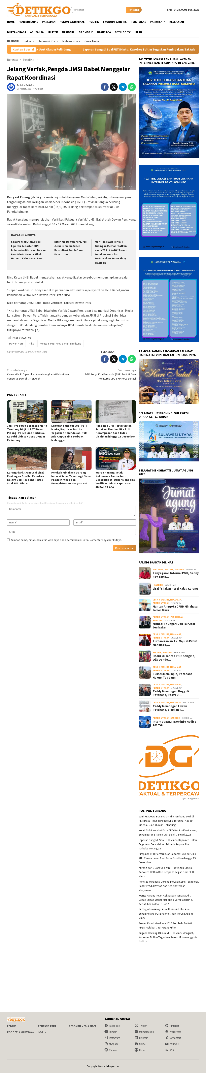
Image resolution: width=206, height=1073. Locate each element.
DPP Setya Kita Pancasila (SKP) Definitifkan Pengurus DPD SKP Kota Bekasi (110, 374)
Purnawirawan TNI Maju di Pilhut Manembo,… (175, 643)
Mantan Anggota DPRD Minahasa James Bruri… (175, 608)
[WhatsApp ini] (132, 87)
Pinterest (174, 1026)
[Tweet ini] (114, 87)
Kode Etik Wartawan (20, 1032)
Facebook (114, 1026)
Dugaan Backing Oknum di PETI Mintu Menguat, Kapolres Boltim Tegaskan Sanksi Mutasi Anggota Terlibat (168, 937)
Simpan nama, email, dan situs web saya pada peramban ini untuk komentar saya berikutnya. (66, 540)
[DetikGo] (38, 9)
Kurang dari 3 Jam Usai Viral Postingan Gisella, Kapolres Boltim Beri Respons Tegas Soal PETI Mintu (25, 478)
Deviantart (175, 1038)
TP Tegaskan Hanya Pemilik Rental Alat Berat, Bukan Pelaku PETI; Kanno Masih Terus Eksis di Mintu (166, 914)
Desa (155, 599)
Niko (31, 343)
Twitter (143, 1026)
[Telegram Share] (123, 87)
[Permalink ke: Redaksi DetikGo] (11, 86)
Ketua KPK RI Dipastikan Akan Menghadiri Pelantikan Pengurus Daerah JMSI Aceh (38, 374)
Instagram (114, 1038)
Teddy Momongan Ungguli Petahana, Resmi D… (171, 693)
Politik (169, 569)
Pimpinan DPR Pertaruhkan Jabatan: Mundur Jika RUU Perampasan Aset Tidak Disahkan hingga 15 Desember (115, 431)
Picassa (113, 1050)
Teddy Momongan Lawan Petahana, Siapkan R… (170, 708)
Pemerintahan (161, 603)
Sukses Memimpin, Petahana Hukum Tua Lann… (172, 675)
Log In (42, 1032)
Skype (142, 1044)
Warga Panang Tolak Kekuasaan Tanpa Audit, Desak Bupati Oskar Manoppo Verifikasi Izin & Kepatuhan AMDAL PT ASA (115, 480)
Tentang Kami (47, 1026)
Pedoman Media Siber (83, 1026)
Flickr (142, 1050)
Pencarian (134, 9)
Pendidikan (176, 617)
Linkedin (143, 1038)
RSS (172, 1050)
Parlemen (158, 569)
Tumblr (113, 1032)
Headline (158, 585)
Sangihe (179, 569)
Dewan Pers (16, 343)
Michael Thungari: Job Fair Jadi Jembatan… (174, 625)
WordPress (175, 1032)
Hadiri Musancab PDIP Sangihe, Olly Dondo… (174, 657)
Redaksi (12, 1026)
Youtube (174, 1044)
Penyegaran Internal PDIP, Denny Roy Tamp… (176, 575)
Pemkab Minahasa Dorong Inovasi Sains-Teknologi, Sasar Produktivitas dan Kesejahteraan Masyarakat (71, 478)
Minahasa (175, 599)
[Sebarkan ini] (105, 87)
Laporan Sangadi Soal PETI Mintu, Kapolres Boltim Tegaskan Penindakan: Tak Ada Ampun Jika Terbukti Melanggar (120, 49)
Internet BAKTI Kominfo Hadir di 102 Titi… (175, 723)
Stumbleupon (146, 1032)
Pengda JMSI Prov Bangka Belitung (60, 343)
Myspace (113, 1044)
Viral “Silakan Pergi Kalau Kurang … (175, 590)
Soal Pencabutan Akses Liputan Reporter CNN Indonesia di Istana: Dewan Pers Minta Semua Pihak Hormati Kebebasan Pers (28, 250)
